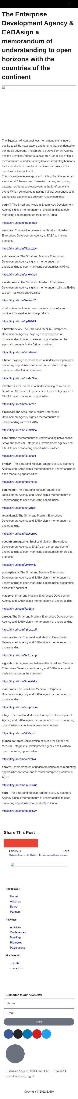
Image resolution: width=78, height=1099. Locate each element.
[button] (8, 843)
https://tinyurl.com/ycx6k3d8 (19, 274)
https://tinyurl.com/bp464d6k (19, 321)
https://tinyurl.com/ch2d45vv (19, 810)
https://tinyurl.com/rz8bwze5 (19, 629)
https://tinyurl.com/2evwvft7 (19, 300)
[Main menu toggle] (70, 4)
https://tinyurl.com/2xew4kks (19, 681)
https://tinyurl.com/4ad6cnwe (19, 533)
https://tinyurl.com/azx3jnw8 (19, 507)
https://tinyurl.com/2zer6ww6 (19, 352)
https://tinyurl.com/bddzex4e (19, 481)
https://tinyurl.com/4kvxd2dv (19, 248)
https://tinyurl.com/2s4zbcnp (19, 655)
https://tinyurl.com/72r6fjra (18, 608)
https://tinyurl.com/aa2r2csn (19, 404)
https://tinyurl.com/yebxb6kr (19, 759)
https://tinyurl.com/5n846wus (19, 785)
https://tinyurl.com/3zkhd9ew (19, 378)
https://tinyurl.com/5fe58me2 (19, 222)
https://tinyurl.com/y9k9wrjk (19, 564)
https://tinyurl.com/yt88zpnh (19, 733)
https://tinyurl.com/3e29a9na (19, 430)
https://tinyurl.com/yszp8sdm (20, 707)
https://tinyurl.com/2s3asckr (19, 455)
